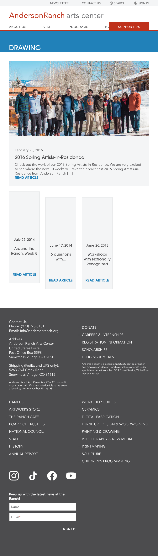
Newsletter (59, 3)
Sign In (144, 3)
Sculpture (91, 454)
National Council (26, 431)
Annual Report (23, 454)
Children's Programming (106, 461)
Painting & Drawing (101, 431)
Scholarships (94, 350)
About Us (18, 27)
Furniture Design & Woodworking (115, 424)
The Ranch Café (24, 417)
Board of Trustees (27, 424)
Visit (47, 27)
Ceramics (91, 409)
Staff (14, 439)
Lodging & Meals (98, 357)
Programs (78, 27)
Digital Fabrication (100, 417)
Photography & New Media (107, 439)
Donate (89, 327)
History (16, 446)
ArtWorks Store (24, 409)
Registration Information (107, 342)
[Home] (56, 16)
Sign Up (69, 529)
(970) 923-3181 (32, 326)
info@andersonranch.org (39, 331)
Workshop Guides (99, 402)
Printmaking (94, 446)
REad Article (26, 178)
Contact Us (91, 3)
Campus (16, 402)
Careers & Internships (103, 335)
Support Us (129, 27)
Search (119, 3)
